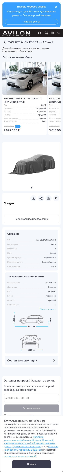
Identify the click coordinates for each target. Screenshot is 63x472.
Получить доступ (31, 22)
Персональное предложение (31, 219)
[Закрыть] (56, 6)
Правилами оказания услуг (27, 446)
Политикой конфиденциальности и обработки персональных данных (29, 443)
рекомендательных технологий (20, 456)
